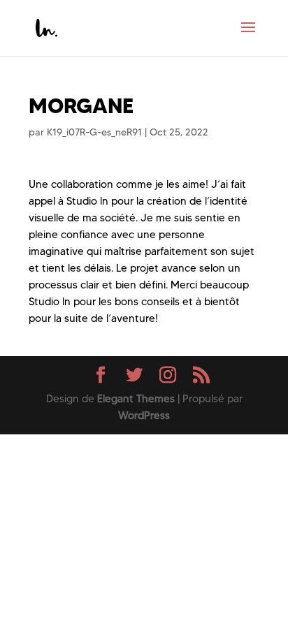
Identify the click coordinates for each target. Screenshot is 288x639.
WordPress (144, 415)
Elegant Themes (136, 398)
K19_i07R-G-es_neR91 (94, 132)
